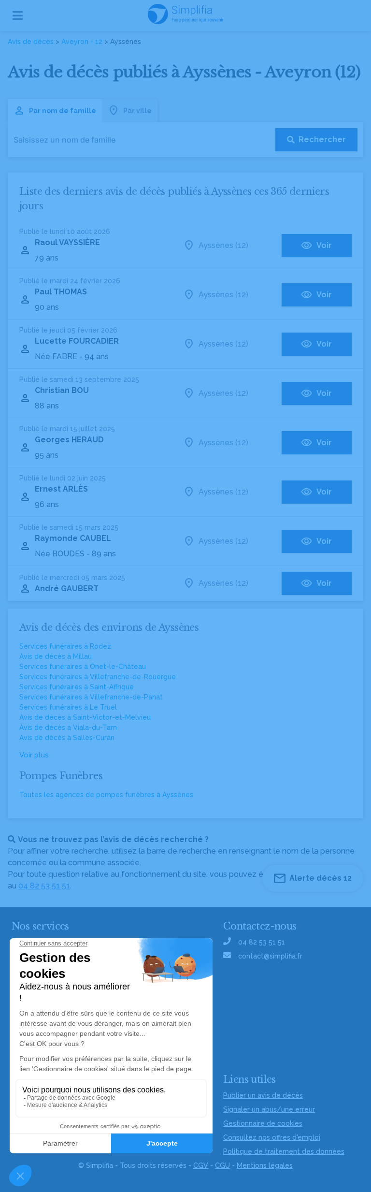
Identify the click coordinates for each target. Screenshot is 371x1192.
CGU (222, 1165)
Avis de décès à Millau (55, 656)
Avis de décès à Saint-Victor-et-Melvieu (85, 717)
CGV (200, 1165)
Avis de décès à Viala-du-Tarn (68, 727)
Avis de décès (31, 41)
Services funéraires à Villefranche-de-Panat (91, 697)
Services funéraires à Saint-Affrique (76, 687)
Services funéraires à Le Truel (68, 707)
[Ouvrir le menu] (18, 15)
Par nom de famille (62, 111)
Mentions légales (265, 1165)
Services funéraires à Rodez (65, 646)
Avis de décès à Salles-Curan (66, 737)
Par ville (137, 111)
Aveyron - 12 (81, 41)
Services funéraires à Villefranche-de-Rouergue (97, 677)
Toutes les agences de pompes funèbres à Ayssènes (106, 795)
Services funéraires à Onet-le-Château (82, 666)
